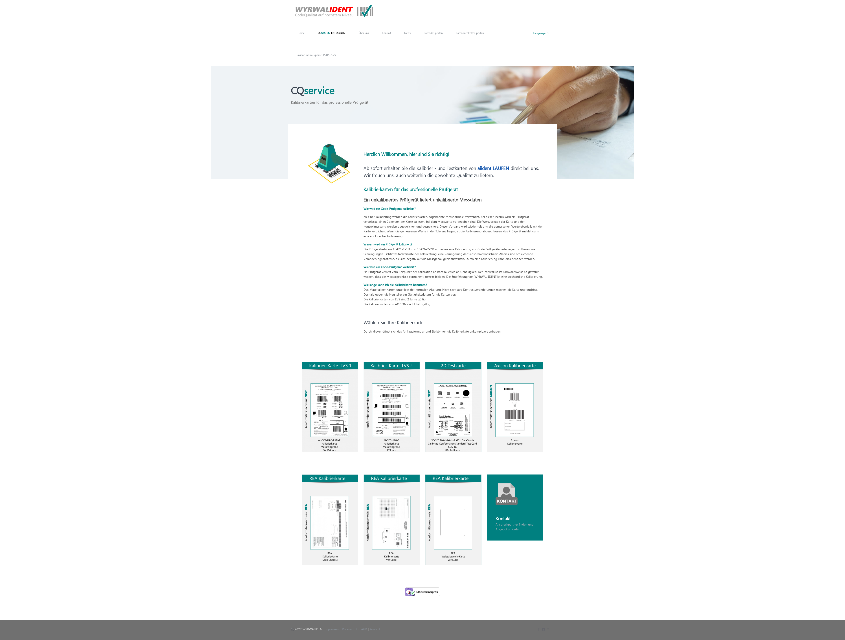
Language (539, 33)
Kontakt (374, 629)
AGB (364, 629)
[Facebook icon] (538, 629)
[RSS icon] (548, 629)
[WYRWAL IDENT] (334, 11)
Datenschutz (350, 629)
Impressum (332, 629)
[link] (330, 407)
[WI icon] (543, 629)
